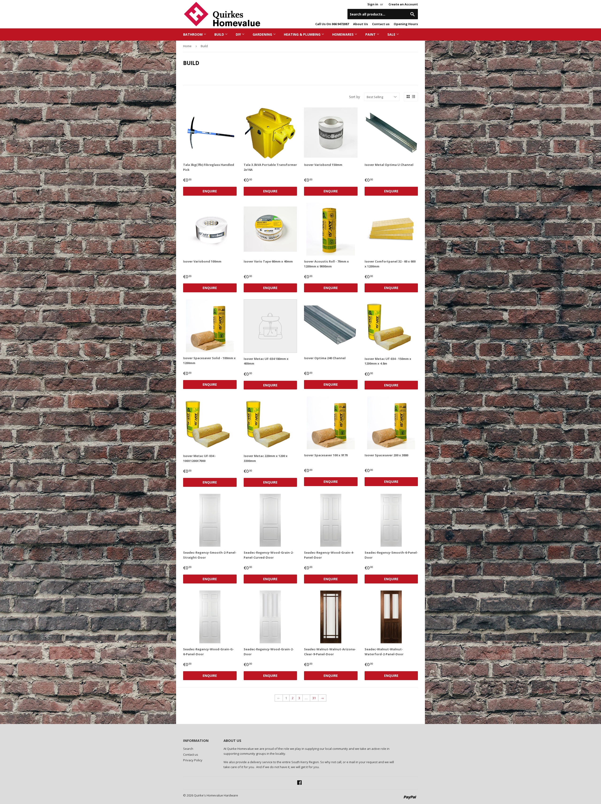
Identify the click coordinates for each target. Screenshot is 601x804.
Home (187, 46)
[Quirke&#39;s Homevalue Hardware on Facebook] (299, 783)
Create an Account (403, 4)
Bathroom (193, 34)
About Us (360, 24)
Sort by (354, 97)
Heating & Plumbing (302, 34)
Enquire (210, 191)
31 (314, 698)
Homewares (343, 34)
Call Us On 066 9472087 (332, 24)
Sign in (372, 4)
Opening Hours (406, 24)
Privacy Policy (192, 760)
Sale (391, 34)
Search (188, 749)
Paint (371, 34)
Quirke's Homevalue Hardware (216, 795)
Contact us (380, 24)
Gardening (263, 34)
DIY (239, 34)
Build (219, 34)
